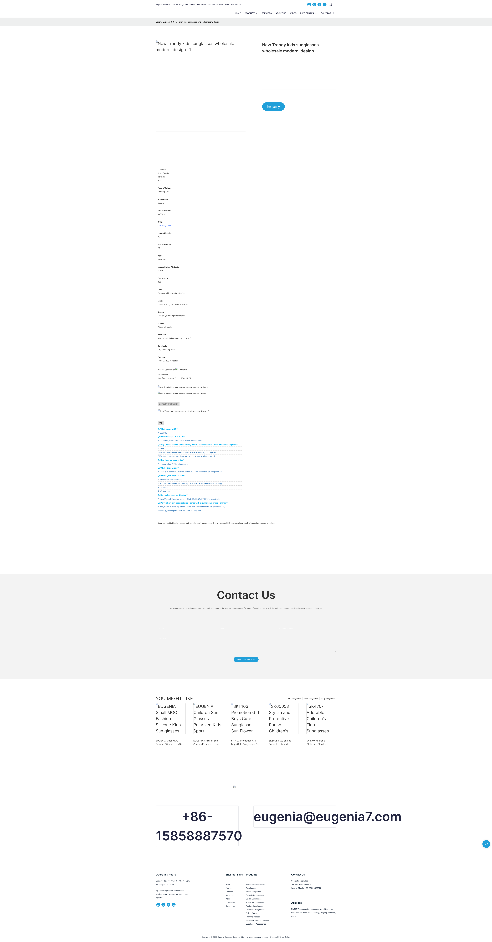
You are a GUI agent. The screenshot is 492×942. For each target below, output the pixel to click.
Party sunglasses (328, 698)
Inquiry (273, 106)
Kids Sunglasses (164, 225)
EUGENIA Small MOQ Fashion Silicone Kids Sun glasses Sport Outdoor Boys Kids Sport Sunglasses (169, 742)
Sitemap (273, 937)
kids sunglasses (294, 698)
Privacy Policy (284, 937)
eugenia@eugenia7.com (328, 816)
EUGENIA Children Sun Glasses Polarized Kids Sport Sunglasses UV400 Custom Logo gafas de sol (207, 742)
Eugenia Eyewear (163, 22)
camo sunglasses (311, 698)
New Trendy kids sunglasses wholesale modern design (196, 22)
